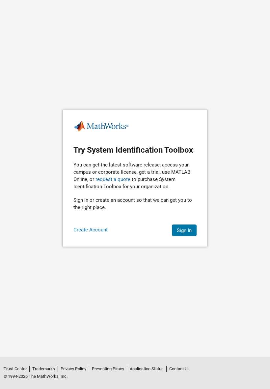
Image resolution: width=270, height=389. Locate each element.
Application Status (147, 368)
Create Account (90, 230)
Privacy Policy (73, 368)
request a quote (112, 179)
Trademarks (43, 368)
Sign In (184, 230)
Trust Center (15, 368)
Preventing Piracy (108, 368)
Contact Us (179, 368)
